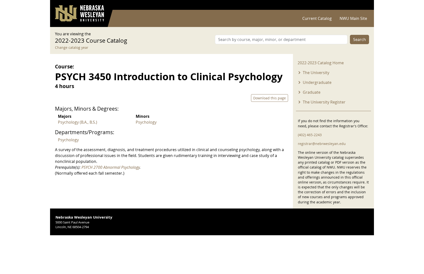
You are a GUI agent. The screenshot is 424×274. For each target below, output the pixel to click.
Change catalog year (71, 47)
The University (316, 72)
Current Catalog (317, 18)
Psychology (146, 122)
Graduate (311, 92)
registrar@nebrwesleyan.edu (322, 143)
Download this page (269, 98)
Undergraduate (317, 82)
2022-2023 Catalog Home (321, 62)
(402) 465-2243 (310, 134)
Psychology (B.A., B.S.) (77, 122)
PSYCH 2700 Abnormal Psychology (110, 167)
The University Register (324, 102)
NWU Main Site (353, 18)
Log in (363, 5)
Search (359, 39)
